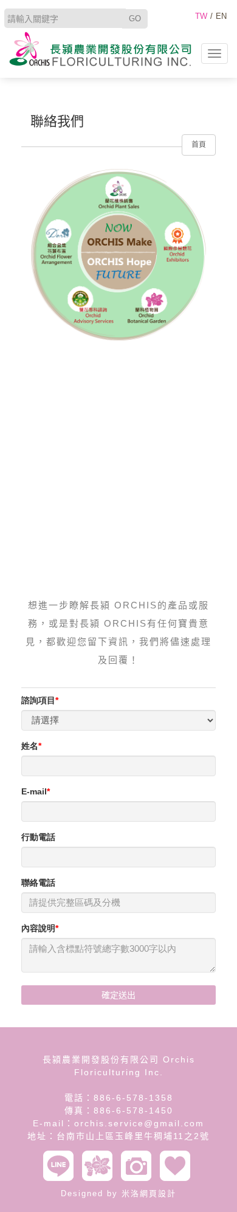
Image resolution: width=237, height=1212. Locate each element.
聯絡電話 (38, 882)
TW (201, 16)
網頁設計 (158, 1193)
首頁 (198, 144)
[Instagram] (139, 1166)
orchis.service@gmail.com (139, 1123)
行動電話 (38, 837)
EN (221, 16)
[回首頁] (100, 49)
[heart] (178, 1166)
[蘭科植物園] (100, 1166)
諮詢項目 (38, 700)
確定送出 (118, 995)
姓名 (29, 746)
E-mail (34, 791)
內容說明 (38, 928)
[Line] (61, 1166)
